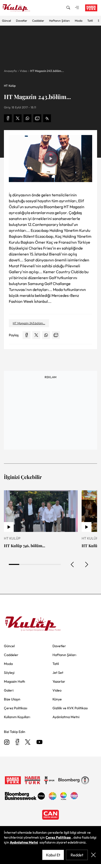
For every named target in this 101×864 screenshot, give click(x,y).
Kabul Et (53, 854)
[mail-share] (37, 118)
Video (23, 71)
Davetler (21, 20)
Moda (78, 20)
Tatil (90, 20)
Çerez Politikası (58, 837)
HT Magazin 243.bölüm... (47, 71)
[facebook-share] (8, 118)
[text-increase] (47, 118)
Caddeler (38, 20)
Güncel (6, 20)
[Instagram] (7, 742)
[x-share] (18, 118)
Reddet (77, 854)
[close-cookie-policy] (93, 854)
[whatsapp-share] (27, 118)
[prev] (72, 564)
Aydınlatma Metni (24, 842)
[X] (28, 742)
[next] (86, 564)
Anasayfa (10, 71)
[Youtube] (39, 742)
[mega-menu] (77, 8)
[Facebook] (17, 742)
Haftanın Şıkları (59, 20)
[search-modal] (68, 8)
